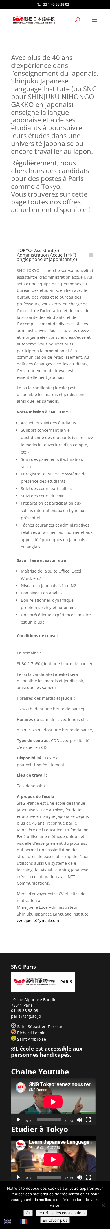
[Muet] (79, 1120)
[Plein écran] (88, 1120)
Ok (28, 1212)
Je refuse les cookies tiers (61, 1212)
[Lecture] (18, 1120)
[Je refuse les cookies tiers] (103, 1205)
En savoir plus (55, 1220)
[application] (53, 1101)
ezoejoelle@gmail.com (38, 920)
